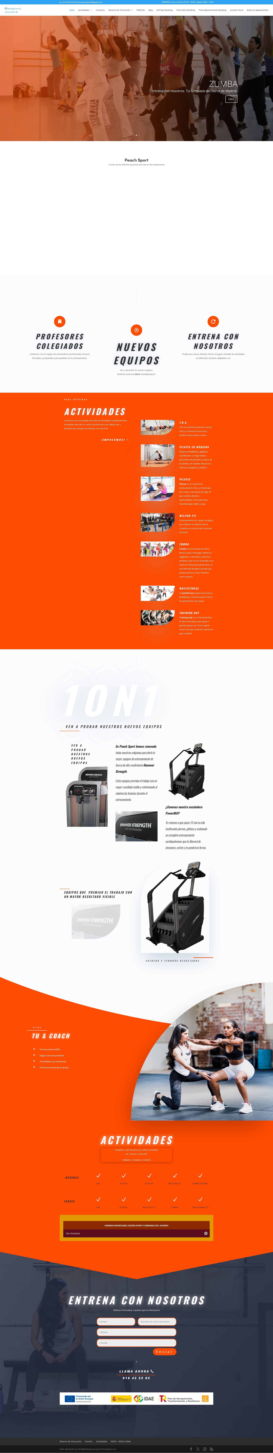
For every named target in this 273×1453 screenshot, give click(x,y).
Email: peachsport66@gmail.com (89, 2)
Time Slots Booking (185, 10)
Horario (88, 1441)
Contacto (100, 10)
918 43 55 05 (136, 1378)
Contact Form (236, 10)
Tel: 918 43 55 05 (69, 2)
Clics (231, 99)
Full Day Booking (164, 10)
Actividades (83, 10)
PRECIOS (140, 10)
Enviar (164, 1351)
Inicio (72, 10)
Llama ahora (134, 1371)
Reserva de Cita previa (119, 10)
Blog (150, 10)
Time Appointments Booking (212, 10)
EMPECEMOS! (113, 439)
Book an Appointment (257, 10)
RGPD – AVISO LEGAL (121, 1441)
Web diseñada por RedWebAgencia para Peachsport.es (88, 1449)
